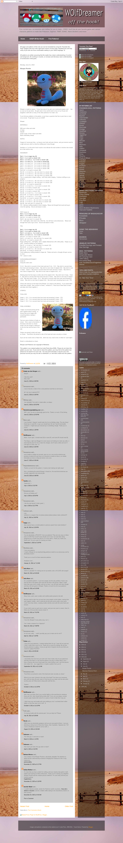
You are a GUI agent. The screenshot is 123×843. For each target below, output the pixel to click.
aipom (82, 372)
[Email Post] (44, 363)
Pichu (81, 154)
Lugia (81, 139)
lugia (82, 512)
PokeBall (82, 160)
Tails (81, 233)
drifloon (83, 442)
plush (82, 565)
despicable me (85, 432)
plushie (83, 569)
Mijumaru (82, 145)
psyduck (83, 584)
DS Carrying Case (85, 257)
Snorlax (82, 173)
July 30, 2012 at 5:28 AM (31, 715)
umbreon (83, 636)
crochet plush (84, 418)
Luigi (81, 202)
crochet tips (84, 425)
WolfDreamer (27, 435)
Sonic (81, 231)
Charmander (83, 118)
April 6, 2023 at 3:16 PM (30, 749)
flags (82, 469)
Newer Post (24, 806)
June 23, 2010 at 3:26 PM (31, 447)
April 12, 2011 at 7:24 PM (31, 636)
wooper (83, 640)
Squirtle (82, 177)
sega (82, 590)
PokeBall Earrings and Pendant (90, 245)
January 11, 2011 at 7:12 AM (32, 563)
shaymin (83, 598)
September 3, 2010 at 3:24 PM (32, 542)
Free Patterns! (54, 39)
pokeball (83, 575)
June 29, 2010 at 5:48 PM (31, 475)
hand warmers (85, 482)
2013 (82, 649)
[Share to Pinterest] (55, 363)
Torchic (81, 181)
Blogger (91, 827)
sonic (82, 604)
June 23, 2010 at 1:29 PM (31, 430)
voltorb (83, 638)
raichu (82, 586)
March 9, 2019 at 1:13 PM (31, 739)
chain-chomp (84, 400)
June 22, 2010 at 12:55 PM (31, 414)
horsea (83, 497)
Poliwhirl (82, 162)
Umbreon (82, 183)
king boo (83, 508)
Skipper (82, 223)
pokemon (83, 577)
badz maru (84, 388)
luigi (82, 514)
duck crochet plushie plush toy (84, 451)
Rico (81, 220)
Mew (81, 143)
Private (82, 218)
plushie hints (84, 571)
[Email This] (48, 363)
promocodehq (28, 762)
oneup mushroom (84, 545)
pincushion (84, 560)
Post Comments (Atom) (34, 810)
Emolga (82, 129)
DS (82, 444)
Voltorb (81, 185)
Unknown (26, 734)
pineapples (84, 563)
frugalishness (27, 779)
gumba (83, 480)
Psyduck (82, 166)
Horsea (81, 133)
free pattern (84, 471)
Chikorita (82, 120)
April (84, 676)
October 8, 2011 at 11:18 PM (32, 687)
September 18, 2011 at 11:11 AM (33, 666)
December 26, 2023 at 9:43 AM (32, 795)
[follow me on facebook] (86, 55)
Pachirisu (82, 152)
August (85, 661)
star (82, 609)
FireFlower (83, 196)
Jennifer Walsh (28, 786)
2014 (82, 647)
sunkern (83, 615)
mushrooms (84, 538)
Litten (81, 137)
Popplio (82, 164)
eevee (82, 457)
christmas (83, 407)
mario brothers (85, 521)
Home (23, 39)
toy (82, 633)
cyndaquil (83, 428)
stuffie (82, 613)
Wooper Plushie (86, 668)
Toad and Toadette (85, 210)
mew (82, 526)
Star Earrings (84, 247)
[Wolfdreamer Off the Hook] (85, 328)
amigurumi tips (85, 376)
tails (82, 617)
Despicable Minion (85, 255)
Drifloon (82, 123)
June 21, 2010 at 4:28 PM (31, 394)
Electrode (82, 127)
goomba (83, 477)
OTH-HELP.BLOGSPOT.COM (87, 102)
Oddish (81, 148)
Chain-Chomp (84, 194)
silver (82, 600)
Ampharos (83, 112)
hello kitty (83, 485)
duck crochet (84, 446)
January (85, 683)
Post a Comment (28, 798)
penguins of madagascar (84, 553)
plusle (82, 573)
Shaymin (82, 171)
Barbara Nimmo (28, 754)
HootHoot (82, 131)
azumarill (83, 386)
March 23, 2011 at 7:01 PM (31, 612)
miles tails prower (83, 531)
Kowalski (83, 216)
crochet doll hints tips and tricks (84, 415)
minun (82, 536)
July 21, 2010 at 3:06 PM (31, 517)
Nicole (25, 721)
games (83, 475)
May (84, 674)
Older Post (69, 806)
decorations (84, 430)
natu (82, 541)
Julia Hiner (27, 568)
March (85, 678)
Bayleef (82, 116)
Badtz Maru (83, 253)
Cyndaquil (82, 121)
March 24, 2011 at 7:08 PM (31, 626)
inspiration (83, 499)
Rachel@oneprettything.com (32, 410)
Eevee (81, 125)
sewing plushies (85, 592)
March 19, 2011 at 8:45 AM (31, 573)
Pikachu (82, 156)
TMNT (82, 625)
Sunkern (82, 179)
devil (82, 435)
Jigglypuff (83, 504)
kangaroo (83, 506)
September (86, 659)
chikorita (83, 405)
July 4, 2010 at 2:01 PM (30, 485)
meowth (83, 524)
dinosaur (83, 438)
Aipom (81, 110)
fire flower (83, 467)
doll (82, 440)
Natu (81, 146)
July (84, 664)
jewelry (83, 502)
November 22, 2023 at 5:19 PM (32, 781)
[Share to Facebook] (53, 363)
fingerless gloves (83, 464)
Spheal (81, 175)
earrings (83, 455)
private (83, 582)
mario (82, 518)
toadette (83, 629)
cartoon (83, 398)
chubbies (83, 409)
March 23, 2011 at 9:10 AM (31, 588)
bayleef (83, 390)
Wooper (82, 187)
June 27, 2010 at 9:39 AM (31, 460)
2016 (82, 644)
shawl (82, 596)
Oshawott (82, 150)
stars (82, 611)
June (84, 666)
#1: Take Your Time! (86, 278)
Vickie (25, 641)
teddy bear (84, 619)
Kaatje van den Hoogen (30, 371)
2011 (82, 654)
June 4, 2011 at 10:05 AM (31, 651)
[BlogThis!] (49, 363)
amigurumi (84, 374)
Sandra (26, 481)
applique (83, 384)
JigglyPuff (82, 135)
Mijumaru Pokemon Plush (89, 671)
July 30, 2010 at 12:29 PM (31, 527)
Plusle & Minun (84, 158)
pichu (82, 556)
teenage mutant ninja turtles (85, 622)
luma (82, 516)
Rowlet (81, 169)
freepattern (84, 473)
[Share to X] (51, 363)
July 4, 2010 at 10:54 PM (31, 495)
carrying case (84, 395)
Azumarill (82, 114)
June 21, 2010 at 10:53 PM (31, 404)
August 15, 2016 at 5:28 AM (32, 729)
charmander (84, 403)
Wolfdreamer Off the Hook (85, 307)
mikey (82, 528)
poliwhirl (83, 580)
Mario (81, 206)
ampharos (83, 380)
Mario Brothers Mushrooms (89, 208)
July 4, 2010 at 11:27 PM (31, 505)
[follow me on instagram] (86, 58)
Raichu (81, 168)
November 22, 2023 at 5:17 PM (32, 764)
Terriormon (83, 239)
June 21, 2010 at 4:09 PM (31, 381)
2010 (82, 657)
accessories (84, 370)
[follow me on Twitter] (85, 56)
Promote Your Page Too (84, 329)
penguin (83, 551)
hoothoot (83, 495)
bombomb (83, 393)
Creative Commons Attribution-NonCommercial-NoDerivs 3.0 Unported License (90, 363)
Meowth (82, 141)
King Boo (82, 200)
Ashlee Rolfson (28, 769)
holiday (83, 491)
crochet (83, 411)
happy (25, 523)
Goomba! (82, 198)
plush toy (83, 567)
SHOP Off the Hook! (37, 39)
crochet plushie (85, 422)
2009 (82, 686)
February (85, 681)
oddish (82, 543)
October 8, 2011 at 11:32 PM (32, 705)
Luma (81, 204)
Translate (92, 50)
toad (82, 627)
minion (82, 534)
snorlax (83, 602)
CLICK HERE (90, 95)
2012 (82, 652)
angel (82, 382)
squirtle (83, 607)
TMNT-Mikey (84, 259)
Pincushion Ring (85, 261)
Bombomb (82, 192)
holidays (83, 493)
